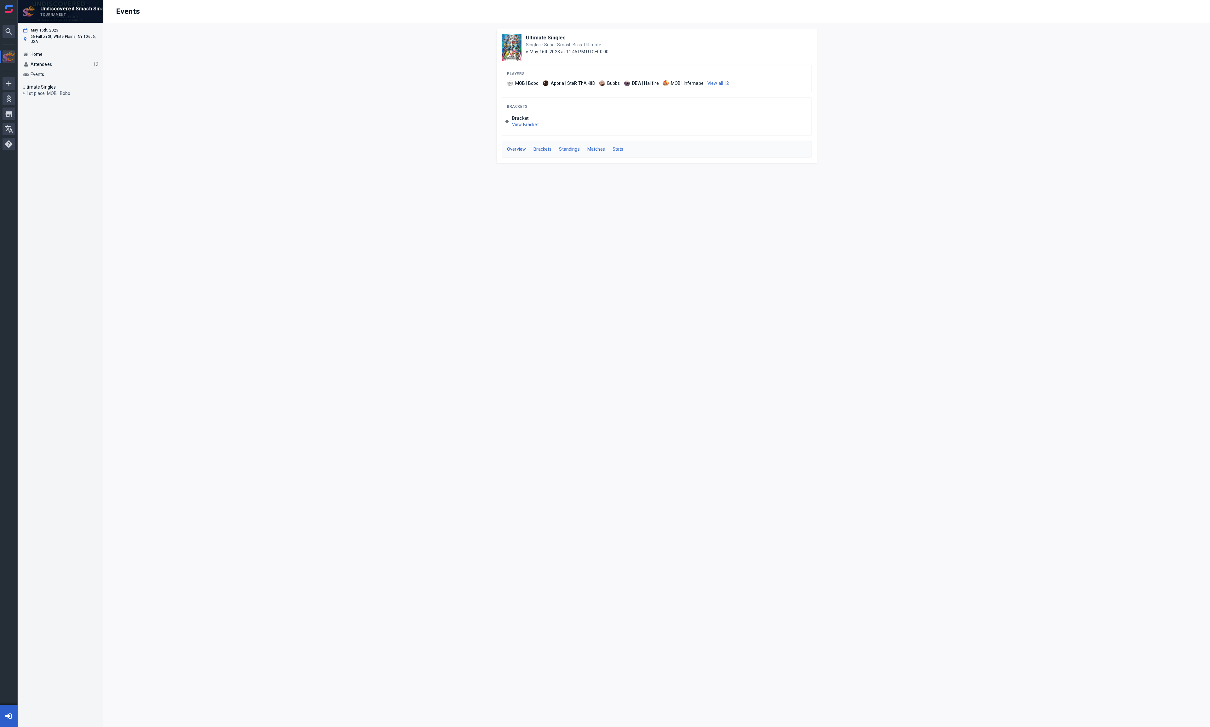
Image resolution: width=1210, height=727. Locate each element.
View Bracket (525, 124)
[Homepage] (9, 9)
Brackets (517, 106)
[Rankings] (9, 98)
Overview (516, 149)
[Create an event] (9, 83)
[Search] (9, 31)
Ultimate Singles (546, 38)
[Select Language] (9, 129)
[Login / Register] (9, 716)
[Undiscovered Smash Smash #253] (9, 57)
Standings (569, 149)
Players (516, 74)
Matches (596, 149)
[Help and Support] (9, 144)
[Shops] (9, 114)
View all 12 (718, 83)
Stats (618, 149)
